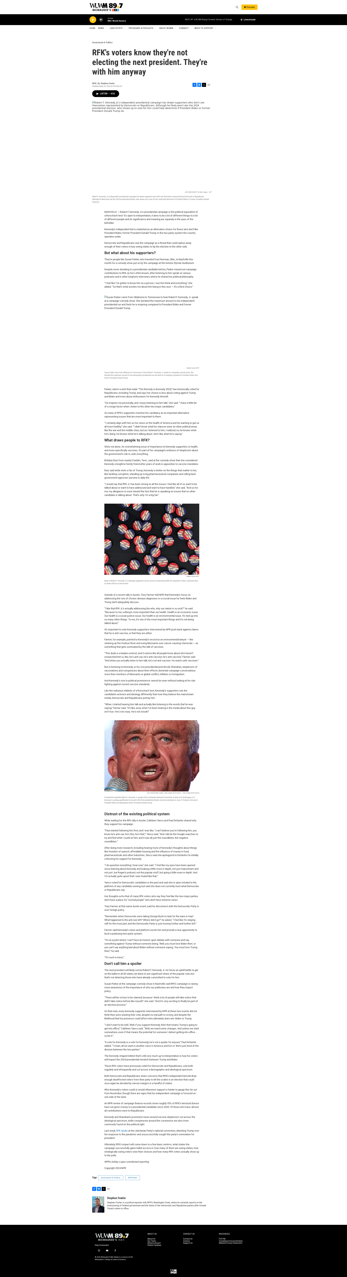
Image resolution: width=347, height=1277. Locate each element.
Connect (184, 28)
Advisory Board (153, 1243)
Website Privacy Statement (230, 1243)
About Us (151, 1239)
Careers (186, 1241)
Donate (250, 7)
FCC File (222, 1239)
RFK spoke (122, 1130)
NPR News (132, 1178)
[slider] (105, 19)
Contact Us (187, 1239)
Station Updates (154, 1245)
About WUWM (166, 28)
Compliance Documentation (231, 1241)
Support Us (188, 1243)
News (101, 28)
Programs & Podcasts (141, 28)
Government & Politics (102, 42)
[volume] (101, 20)
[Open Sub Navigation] (106, 28)
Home (92, 28)
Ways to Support (204, 28)
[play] (93, 19)
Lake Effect (116, 28)
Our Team (151, 1241)
